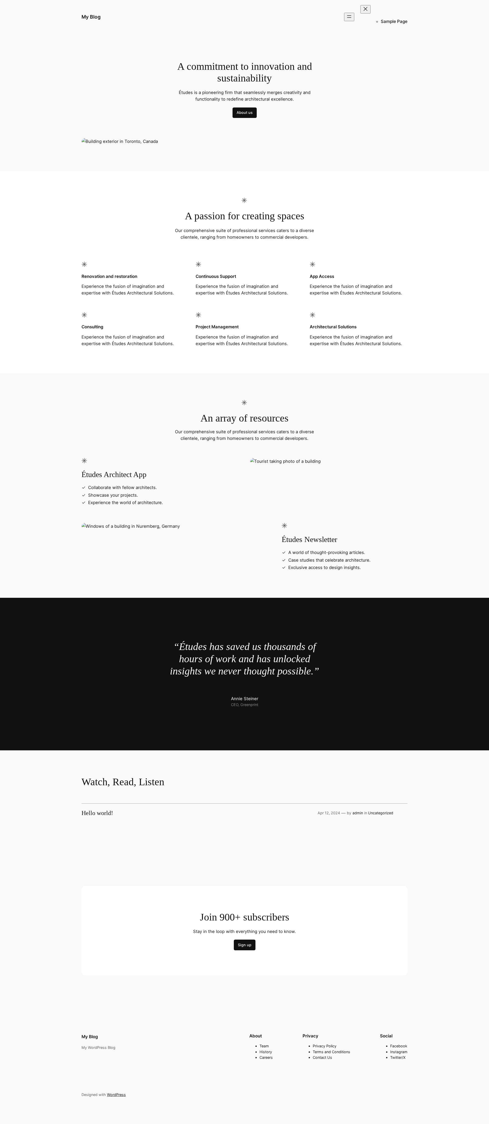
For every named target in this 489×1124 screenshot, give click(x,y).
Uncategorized (380, 813)
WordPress (116, 1094)
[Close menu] (365, 9)
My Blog (91, 17)
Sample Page (394, 21)
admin (357, 813)
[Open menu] (349, 17)
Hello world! (97, 813)
